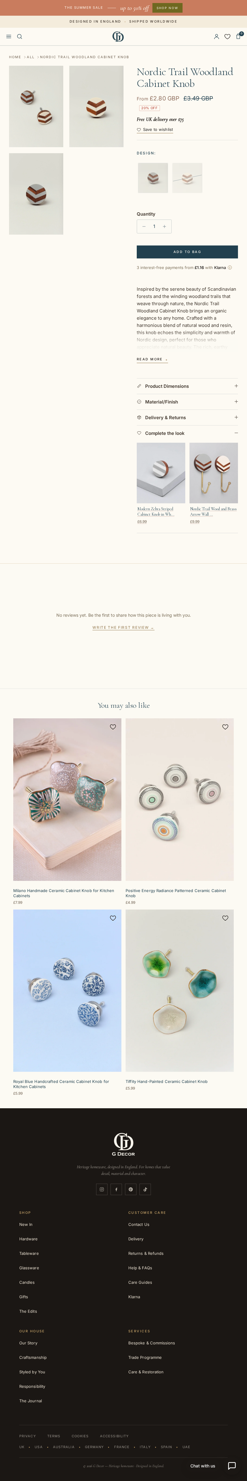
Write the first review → (123, 627)
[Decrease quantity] (142, 226)
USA (38, 1447)
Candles (27, 1282)
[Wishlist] (227, 36)
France (122, 1447)
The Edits (28, 1311)
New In (26, 1224)
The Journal (30, 1400)
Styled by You (32, 1371)
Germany (94, 1447)
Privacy (27, 1436)
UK (21, 1447)
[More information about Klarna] (230, 267)
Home (15, 57)
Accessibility (114, 1436)
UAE (186, 1447)
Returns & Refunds (146, 1253)
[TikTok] (145, 1189)
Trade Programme (145, 1357)
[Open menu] (8, 36)
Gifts (23, 1296)
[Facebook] (116, 1189)
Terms (54, 1436)
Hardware (28, 1238)
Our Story (28, 1342)
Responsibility (32, 1386)
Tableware (29, 1253)
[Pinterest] (130, 1189)
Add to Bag (187, 252)
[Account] (216, 36)
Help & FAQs (140, 1267)
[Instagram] (102, 1189)
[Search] (19, 36)
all (31, 57)
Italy (145, 1447)
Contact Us (138, 1224)
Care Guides (140, 1282)
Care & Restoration (146, 1371)
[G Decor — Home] (118, 36)
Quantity (146, 214)
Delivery (136, 1238)
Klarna (134, 1296)
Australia (64, 1447)
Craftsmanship (33, 1357)
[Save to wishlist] (113, 727)
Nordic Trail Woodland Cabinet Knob (84, 57)
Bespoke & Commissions (151, 1342)
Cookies (80, 1436)
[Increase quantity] (166, 226)
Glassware (29, 1267)
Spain (166, 1447)
